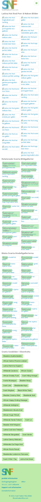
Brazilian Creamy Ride (11, 395)
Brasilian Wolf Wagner (11, 425)
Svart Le (28, 420)
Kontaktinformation (9, 491)
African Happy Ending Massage (15, 400)
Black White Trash (24, 390)
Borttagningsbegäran (9, 482)
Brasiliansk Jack (29, 395)
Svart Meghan (8, 390)
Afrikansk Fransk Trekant (12, 420)
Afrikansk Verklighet (10, 405)
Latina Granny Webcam (12, 439)
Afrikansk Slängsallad (11, 435)
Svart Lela (7, 385)
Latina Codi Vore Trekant (12, 430)
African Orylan (26, 371)
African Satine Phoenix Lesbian (15, 361)
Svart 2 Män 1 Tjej (10, 459)
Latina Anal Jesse (26, 459)
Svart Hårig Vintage (29, 376)
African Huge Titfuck (11, 415)
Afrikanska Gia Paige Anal (13, 444)
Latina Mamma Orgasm (12, 366)
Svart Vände (27, 435)
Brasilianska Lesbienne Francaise (15, 454)
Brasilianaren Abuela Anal (12, 410)
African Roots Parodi (11, 449)
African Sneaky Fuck (11, 376)
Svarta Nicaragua (9, 381)
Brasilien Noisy (25, 381)
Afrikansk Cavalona (10, 371)
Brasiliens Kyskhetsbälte (12, 356)
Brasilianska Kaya (20, 385)
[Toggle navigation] (36, 3)
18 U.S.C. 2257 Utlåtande (10, 484)
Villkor (23, 482)
